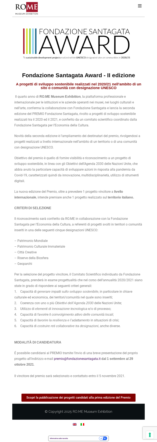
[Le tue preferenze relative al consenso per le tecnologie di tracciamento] (150, 435)
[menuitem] (74, 424)
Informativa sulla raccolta (59, 438)
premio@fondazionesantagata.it (77, 359)
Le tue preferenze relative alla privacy (84, 438)
